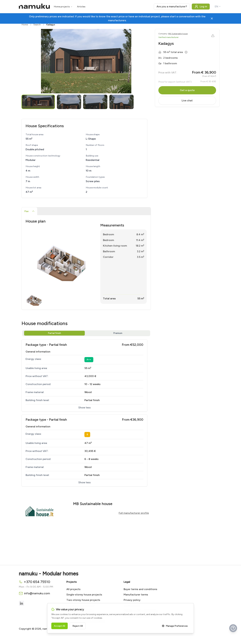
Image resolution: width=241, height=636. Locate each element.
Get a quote (187, 90)
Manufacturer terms (136, 594)
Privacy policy (132, 600)
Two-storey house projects (83, 600)
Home (24, 24)
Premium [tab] (117, 333)
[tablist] (86, 211)
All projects (73, 589)
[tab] (29, 211)
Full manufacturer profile (134, 513)
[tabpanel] (86, 262)
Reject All (77, 626)
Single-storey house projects (84, 594)
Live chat (187, 100)
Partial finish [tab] (54, 333)
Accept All (59, 626)
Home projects (62, 6)
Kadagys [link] (50, 24)
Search (37, 24)
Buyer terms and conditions (140, 589)
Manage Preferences (177, 626)
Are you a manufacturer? (172, 6)
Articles (81, 6)
